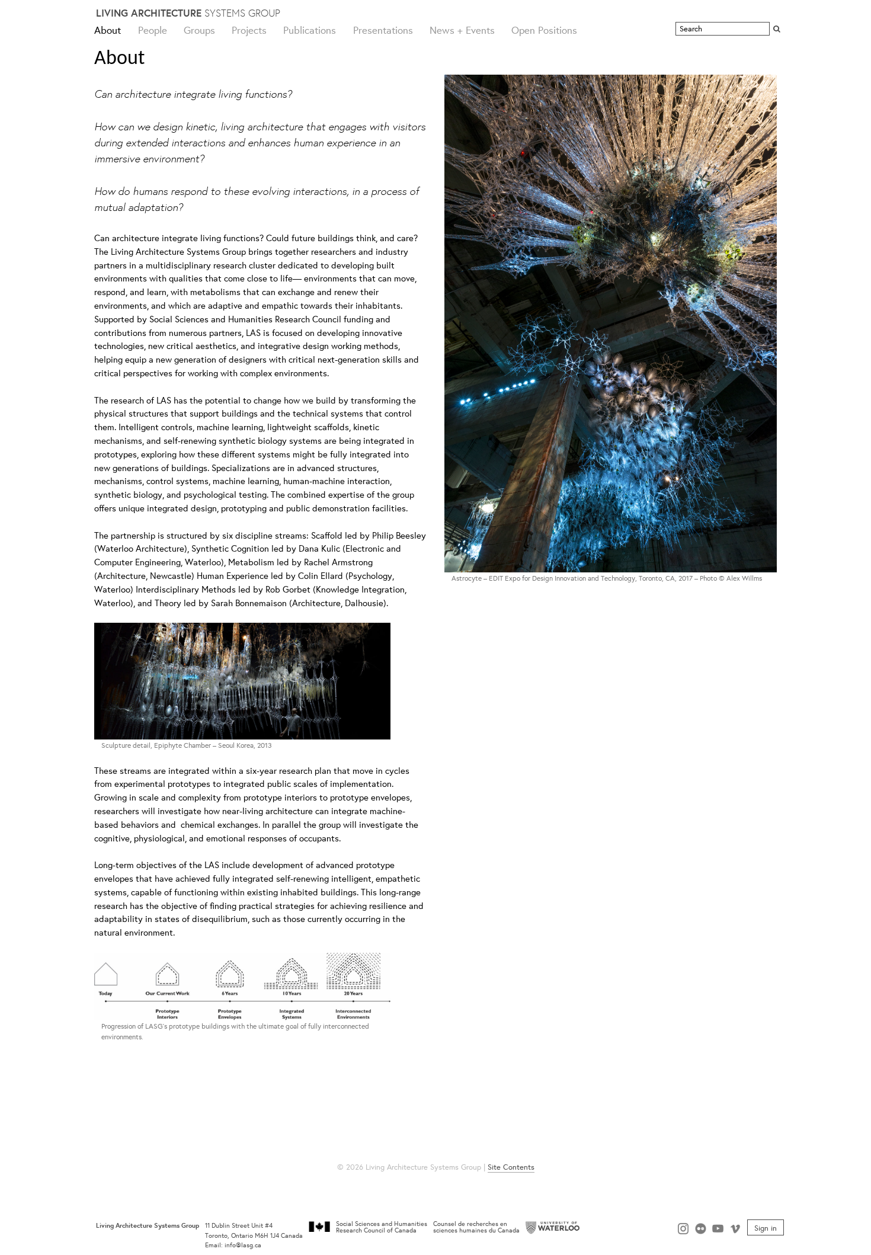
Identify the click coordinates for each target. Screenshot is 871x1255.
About (107, 30)
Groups (199, 30)
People (152, 30)
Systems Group (188, 13)
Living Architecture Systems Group (147, 1225)
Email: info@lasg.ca (233, 1245)
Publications (309, 30)
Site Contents (511, 1167)
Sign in (765, 1227)
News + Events (462, 30)
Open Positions (544, 30)
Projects (249, 30)
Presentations (383, 30)
